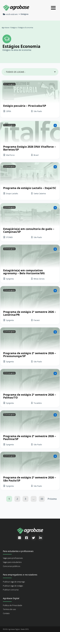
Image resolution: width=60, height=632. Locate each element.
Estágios (14, 27)
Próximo (52, 498)
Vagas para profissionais (13, 558)
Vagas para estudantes (12, 562)
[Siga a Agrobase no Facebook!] (26, 537)
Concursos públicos (11, 566)
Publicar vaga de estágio (13, 586)
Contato (6, 613)
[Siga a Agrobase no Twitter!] (33, 537)
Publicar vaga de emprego (14, 582)
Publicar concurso (11, 589)
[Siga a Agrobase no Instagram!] (19, 537)
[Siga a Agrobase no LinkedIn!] (40, 537)
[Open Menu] (53, 8)
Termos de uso (9, 609)
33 (41, 498)
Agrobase (5, 27)
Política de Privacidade (12, 605)
